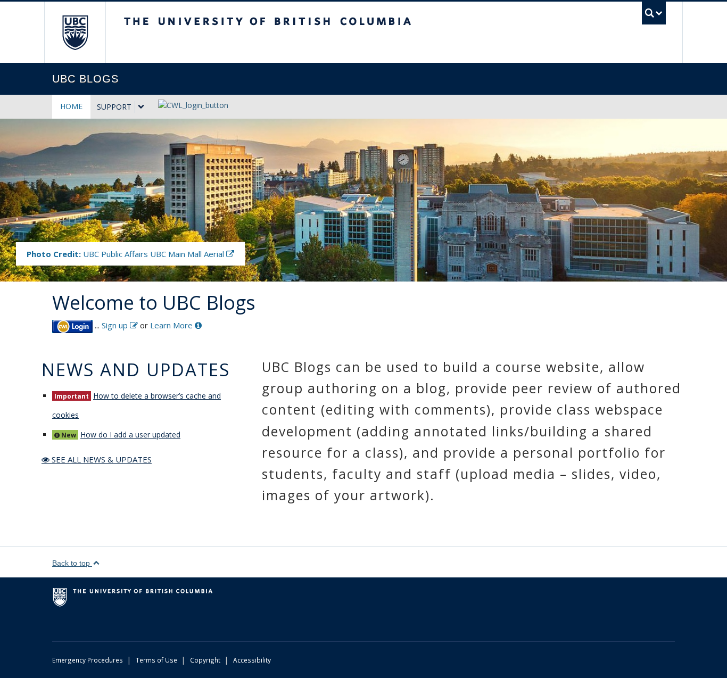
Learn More (172, 325)
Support (114, 107)
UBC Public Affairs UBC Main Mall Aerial (126, 254)
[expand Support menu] (141, 107)
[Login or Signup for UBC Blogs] (187, 102)
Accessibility (252, 660)
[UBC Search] (654, 13)
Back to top (72, 563)
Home (71, 106)
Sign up (116, 325)
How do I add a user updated (130, 434)
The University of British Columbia (74, 32)
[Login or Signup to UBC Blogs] (72, 325)
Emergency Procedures (87, 660)
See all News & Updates (100, 459)
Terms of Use (156, 660)
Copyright (205, 660)
